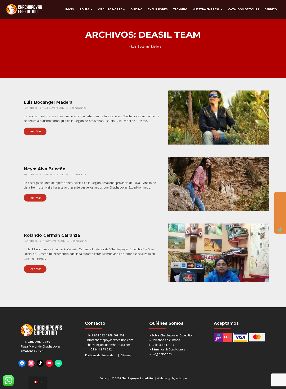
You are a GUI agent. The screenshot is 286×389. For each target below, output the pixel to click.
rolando (33, 107)
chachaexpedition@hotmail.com (108, 345)
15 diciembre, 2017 (53, 107)
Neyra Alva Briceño (45, 168)
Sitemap (126, 355)
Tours (85, 9)
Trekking (180, 9)
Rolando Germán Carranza (52, 235)
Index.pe (181, 378)
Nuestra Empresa (206, 9)
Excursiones (157, 9)
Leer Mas (35, 131)
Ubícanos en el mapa (166, 340)
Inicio (69, 9)
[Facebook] (22, 363)
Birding (136, 9)
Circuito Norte (110, 9)
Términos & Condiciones (168, 349)
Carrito (270, 9)
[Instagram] (31, 363)
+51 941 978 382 (99, 349)
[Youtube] (49, 363)
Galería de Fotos (163, 345)
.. (147, 121)
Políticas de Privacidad (100, 355)
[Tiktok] (40, 363)
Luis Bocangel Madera (48, 102)
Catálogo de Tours (243, 9)
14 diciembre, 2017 (53, 174)
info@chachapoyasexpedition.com (110, 340)
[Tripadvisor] (58, 363)
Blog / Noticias (162, 354)
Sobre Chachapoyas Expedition (172, 335)
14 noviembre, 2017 (54, 240)
